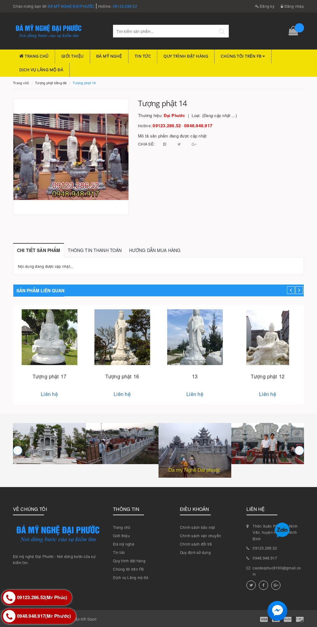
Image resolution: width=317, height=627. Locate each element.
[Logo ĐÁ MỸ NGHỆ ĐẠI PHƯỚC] (58, 31)
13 (195, 376)
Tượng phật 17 (49, 376)
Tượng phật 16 (122, 376)
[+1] (194, 143)
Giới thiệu (72, 56)
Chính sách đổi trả (196, 543)
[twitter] (251, 585)
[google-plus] (275, 585)
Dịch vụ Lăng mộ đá (41, 69)
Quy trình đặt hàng (185, 56)
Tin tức (143, 56)
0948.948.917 (198, 125)
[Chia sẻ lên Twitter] (179, 143)
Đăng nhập (293, 6)
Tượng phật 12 (267, 376)
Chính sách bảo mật (197, 527)
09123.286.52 (125, 6)
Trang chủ (36, 56)
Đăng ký (266, 6)
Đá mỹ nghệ (109, 56)
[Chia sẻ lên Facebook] (165, 143)
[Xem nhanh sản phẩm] (49, 354)
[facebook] (263, 585)
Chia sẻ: (146, 143)
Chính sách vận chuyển (200, 535)
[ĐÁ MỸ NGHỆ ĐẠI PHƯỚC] (49, 443)
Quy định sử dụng (195, 552)
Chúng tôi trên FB (242, 56)
